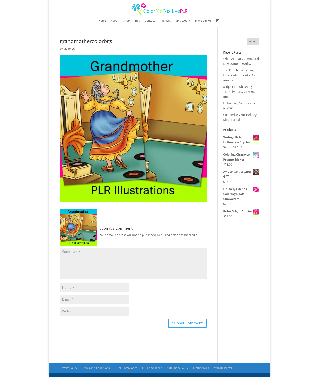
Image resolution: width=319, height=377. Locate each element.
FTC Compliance (152, 368)
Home (102, 20)
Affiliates (165, 20)
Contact (150, 20)
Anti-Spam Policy (177, 368)
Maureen (69, 48)
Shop (126, 20)
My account (183, 20)
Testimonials (201, 368)
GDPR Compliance (126, 368)
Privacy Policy (68, 368)
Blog (137, 20)
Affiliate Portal (223, 368)
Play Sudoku (203, 20)
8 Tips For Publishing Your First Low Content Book (239, 92)
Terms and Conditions (96, 368)
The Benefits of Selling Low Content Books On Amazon (239, 75)
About (115, 20)
